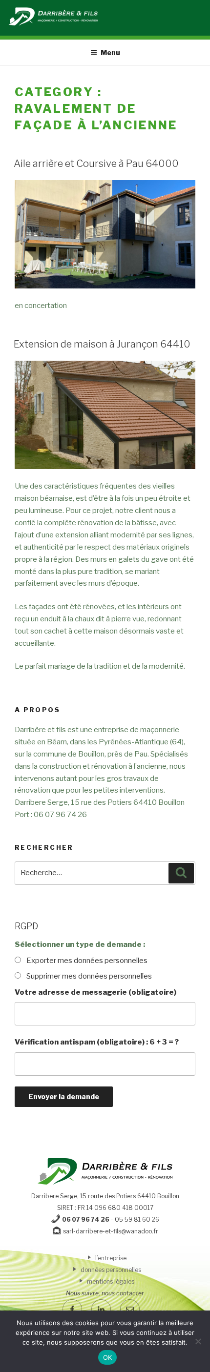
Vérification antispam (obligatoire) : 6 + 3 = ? (97, 1042)
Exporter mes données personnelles (86, 960)
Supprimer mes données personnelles (89, 976)
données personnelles (110, 1269)
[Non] (198, 1341)
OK (107, 1357)
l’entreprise (110, 1258)
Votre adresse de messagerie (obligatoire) (95, 992)
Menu (110, 52)
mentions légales (109, 1281)
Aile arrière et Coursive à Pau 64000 (96, 163)
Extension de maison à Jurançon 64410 (102, 344)
